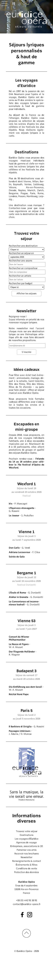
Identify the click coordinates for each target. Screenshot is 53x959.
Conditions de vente (26, 868)
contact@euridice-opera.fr (26, 904)
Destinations (26, 835)
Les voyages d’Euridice (26, 838)
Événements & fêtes (26, 864)
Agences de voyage (26, 842)
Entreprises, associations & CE (26, 846)
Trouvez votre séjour (26, 831)
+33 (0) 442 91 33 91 (26, 900)
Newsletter (26, 857)
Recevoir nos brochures (26, 853)
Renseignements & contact (26, 861)
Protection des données (26, 872)
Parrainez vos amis (27, 850)
